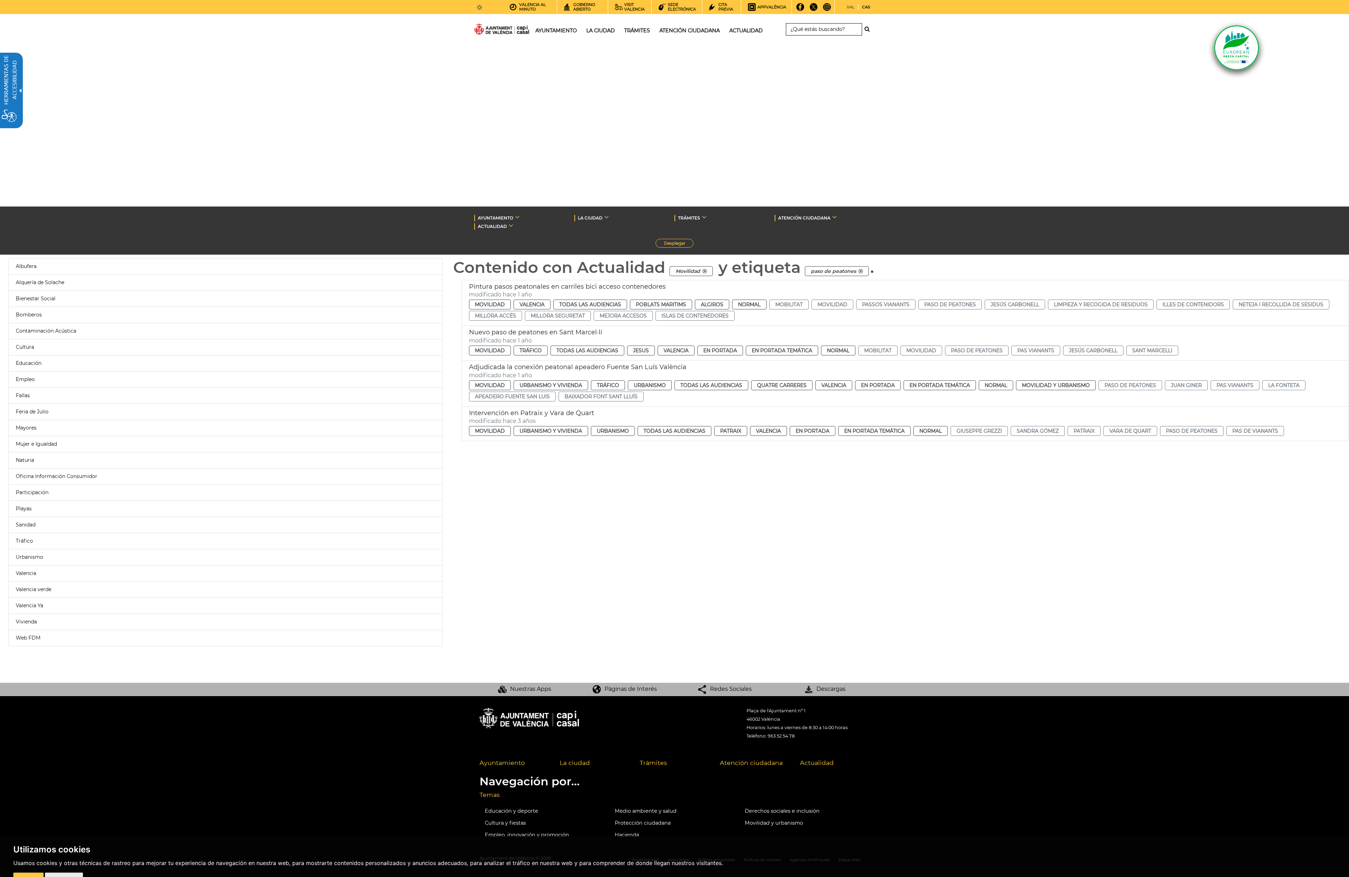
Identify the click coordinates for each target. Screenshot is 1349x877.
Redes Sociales (731, 689)
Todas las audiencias (590, 304)
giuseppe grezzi (979, 431)
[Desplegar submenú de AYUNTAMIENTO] (517, 217)
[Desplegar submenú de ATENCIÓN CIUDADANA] (834, 217)
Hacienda (627, 835)
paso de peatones (950, 304)
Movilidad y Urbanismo (1056, 385)
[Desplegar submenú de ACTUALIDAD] (511, 225)
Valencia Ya (29, 605)
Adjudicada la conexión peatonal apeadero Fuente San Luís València (577, 367)
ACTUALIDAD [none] (492, 226)
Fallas (23, 395)
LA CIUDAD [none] (590, 218)
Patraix (730, 431)
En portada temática (782, 350)
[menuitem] (514, 763)
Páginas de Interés (631, 689)
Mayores (26, 428)
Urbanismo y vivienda (551, 385)
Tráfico (24, 541)
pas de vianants (1255, 431)
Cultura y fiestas (505, 823)
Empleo (25, 379)
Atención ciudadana (751, 762)
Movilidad (490, 304)
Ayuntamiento (502, 762)
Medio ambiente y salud (646, 811)
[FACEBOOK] (800, 9)
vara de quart (1130, 431)
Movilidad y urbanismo (774, 823)
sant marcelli (1152, 350)
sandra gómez (1038, 431)
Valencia (26, 573)
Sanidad (25, 525)
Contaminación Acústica (46, 331)
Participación (32, 492)
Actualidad (817, 762)
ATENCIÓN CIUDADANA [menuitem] (689, 30)
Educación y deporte (511, 811)
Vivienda (26, 622)
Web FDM (28, 638)
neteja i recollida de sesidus (1281, 304)
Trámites (653, 762)
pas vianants (1035, 350)
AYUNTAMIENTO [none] (495, 218)
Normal (749, 304)
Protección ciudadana (643, 823)
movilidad (832, 304)
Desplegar (678, 244)
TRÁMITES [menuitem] (637, 30)
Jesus (641, 350)
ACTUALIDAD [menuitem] (746, 30)
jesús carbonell (1015, 304)
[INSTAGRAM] (827, 9)
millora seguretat (558, 316)
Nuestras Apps (530, 689)
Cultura (25, 347)
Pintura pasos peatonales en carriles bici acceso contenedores (567, 286)
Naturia (25, 460)
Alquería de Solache (40, 282)
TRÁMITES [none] (689, 218)
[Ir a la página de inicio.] (489, 31)
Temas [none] (490, 794)
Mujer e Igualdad (36, 444)
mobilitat (789, 304)
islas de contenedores (695, 316)
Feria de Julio (32, 411)
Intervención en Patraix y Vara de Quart (531, 413)
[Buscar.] (869, 29)
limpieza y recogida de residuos (1101, 304)
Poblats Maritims (661, 304)
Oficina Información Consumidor (56, 476)
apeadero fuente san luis (512, 396)
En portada (720, 350)
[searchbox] (824, 29)
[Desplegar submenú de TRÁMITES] (704, 217)
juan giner (1186, 385)
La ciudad (575, 762)
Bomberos (29, 315)
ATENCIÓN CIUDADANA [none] (804, 218)
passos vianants (886, 304)
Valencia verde (33, 589)
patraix (1084, 431)
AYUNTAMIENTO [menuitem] (556, 30)
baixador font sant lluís (601, 396)
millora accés (495, 316)
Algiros (712, 304)
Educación (28, 363)
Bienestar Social (36, 298)
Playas (24, 508)
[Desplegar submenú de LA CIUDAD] (606, 217)
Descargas (831, 689)
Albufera (26, 266)
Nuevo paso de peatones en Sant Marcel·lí (535, 332)
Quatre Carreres (782, 385)
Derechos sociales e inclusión (782, 811)
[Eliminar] (705, 271)
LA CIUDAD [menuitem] (600, 30)
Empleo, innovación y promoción (527, 835)
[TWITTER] (814, 9)
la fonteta (1283, 385)
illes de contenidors (1193, 304)
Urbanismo (29, 557)
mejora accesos (623, 316)
